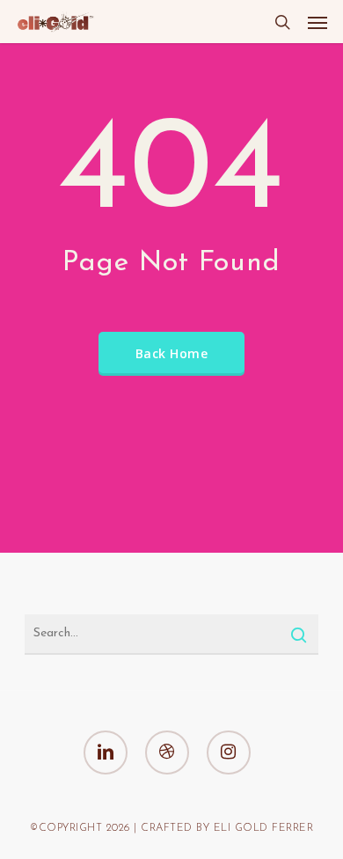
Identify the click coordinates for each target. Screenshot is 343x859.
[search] (282, 22)
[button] (317, 22)
